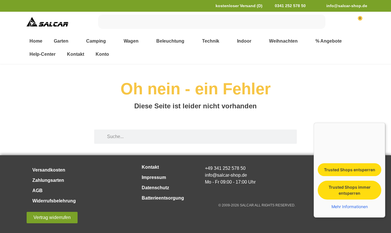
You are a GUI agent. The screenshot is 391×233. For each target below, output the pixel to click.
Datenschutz (155, 187)
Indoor (244, 41)
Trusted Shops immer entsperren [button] (350, 190)
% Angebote (328, 41)
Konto (102, 54)
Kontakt (75, 54)
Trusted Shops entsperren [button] (349, 169)
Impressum (154, 177)
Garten (61, 41)
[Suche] (318, 22)
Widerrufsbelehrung (54, 200)
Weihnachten (283, 41)
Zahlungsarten (48, 180)
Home (35, 41)
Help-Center (42, 54)
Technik (210, 41)
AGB (37, 190)
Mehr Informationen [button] (349, 206)
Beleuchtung (170, 41)
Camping (96, 41)
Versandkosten (48, 170)
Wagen (131, 41)
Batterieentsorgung (163, 198)
